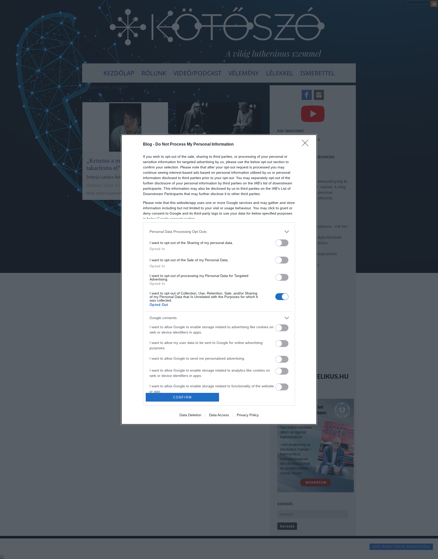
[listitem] (219, 231)
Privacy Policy (248, 415)
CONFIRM (182, 397)
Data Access (219, 415)
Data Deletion (190, 415)
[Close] (307, 144)
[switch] (281, 242)
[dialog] (219, 279)
